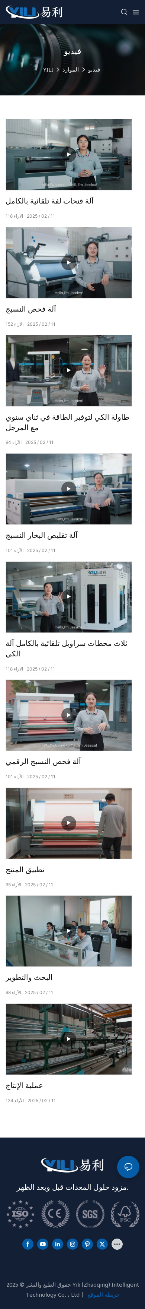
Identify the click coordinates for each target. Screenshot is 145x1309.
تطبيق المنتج (25, 870)
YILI (48, 69)
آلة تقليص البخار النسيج (42, 535)
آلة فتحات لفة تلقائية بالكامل (50, 201)
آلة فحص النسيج (31, 309)
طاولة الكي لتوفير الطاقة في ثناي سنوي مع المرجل (67, 422)
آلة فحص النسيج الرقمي (43, 762)
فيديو (94, 69)
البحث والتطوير (29, 977)
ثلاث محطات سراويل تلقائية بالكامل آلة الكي (67, 648)
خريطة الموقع (104, 1294)
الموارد (70, 69)
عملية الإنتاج (24, 1086)
